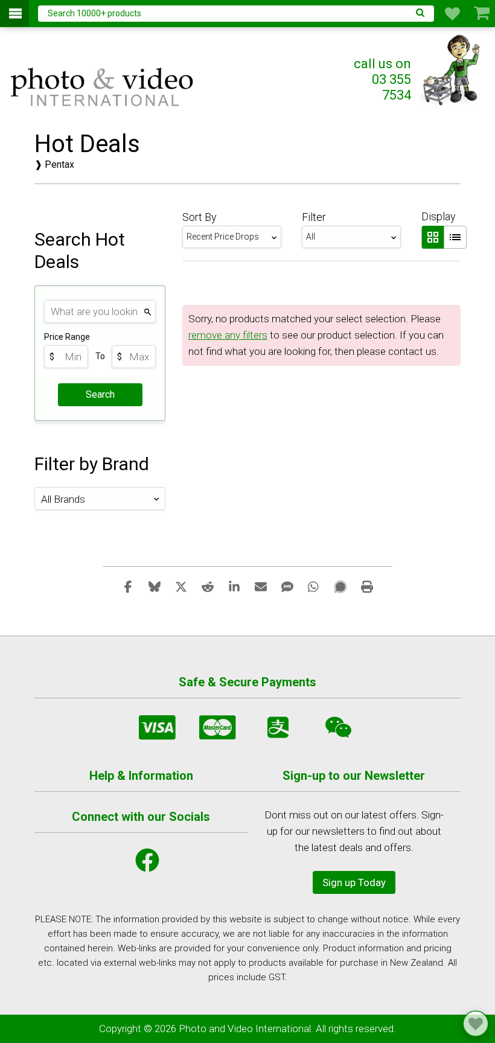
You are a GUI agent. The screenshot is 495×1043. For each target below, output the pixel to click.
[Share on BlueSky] (154, 586)
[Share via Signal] (340, 586)
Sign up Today (354, 882)
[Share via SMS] (287, 586)
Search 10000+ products (94, 13)
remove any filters (227, 335)
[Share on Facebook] (128, 586)
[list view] (455, 237)
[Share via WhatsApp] (314, 586)
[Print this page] (367, 586)
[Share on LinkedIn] (234, 586)
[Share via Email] (261, 586)
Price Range (67, 337)
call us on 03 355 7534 (382, 79)
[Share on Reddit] (207, 586)
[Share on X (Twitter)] (181, 586)
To (100, 356)
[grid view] (432, 237)
